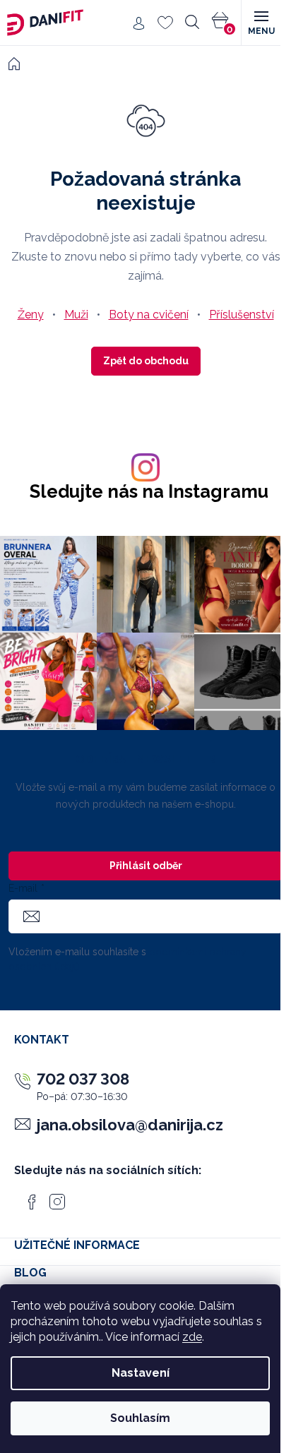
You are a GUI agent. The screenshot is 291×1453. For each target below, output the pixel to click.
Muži (76, 314)
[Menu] (260, 22)
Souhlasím (140, 1418)
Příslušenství (241, 314)
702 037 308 (83, 1079)
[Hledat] (192, 22)
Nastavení (141, 1373)
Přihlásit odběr (145, 865)
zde (192, 1337)
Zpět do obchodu (146, 360)
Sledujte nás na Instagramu (149, 492)
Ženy (31, 314)
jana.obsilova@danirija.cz (130, 1125)
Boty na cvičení (149, 314)
